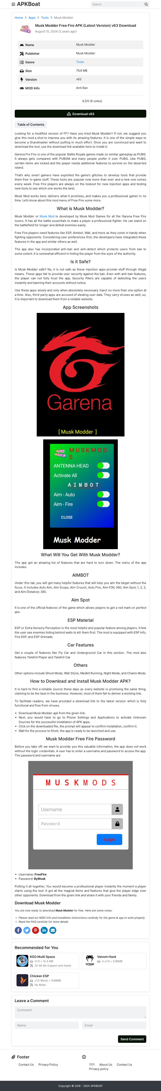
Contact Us (26, 1064)
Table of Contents (30, 124)
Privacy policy (98, 1069)
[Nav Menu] (13, 4)
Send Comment (132, 1039)
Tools (80, 62)
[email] (52, 930)
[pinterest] (35, 930)
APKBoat (28, 4)
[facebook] (18, 930)
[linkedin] (44, 930)
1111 (92, 1064)
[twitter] (26, 930)
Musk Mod (47, 216)
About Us (105, 1064)
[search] (146, 4)
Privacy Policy (48, 1064)
